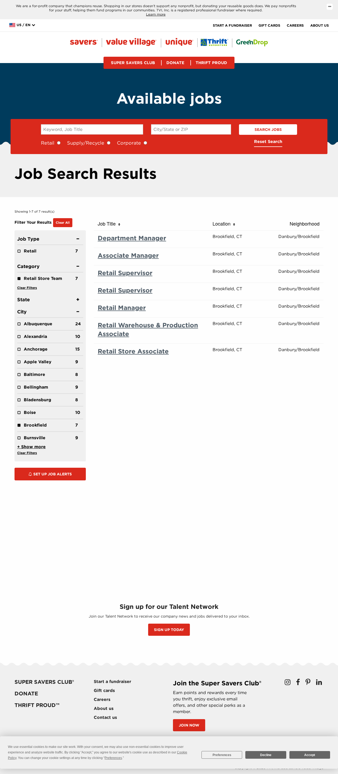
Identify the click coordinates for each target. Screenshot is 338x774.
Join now (189, 725)
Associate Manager (128, 255)
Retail (47, 143)
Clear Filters (27, 288)
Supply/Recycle (85, 143)
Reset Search (268, 141)
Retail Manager (122, 308)
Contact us (105, 717)
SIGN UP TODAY (169, 630)
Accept (309, 755)
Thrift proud (211, 62)
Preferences (222, 755)
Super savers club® (44, 682)
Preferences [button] (113, 758)
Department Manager (132, 238)
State (23, 299)
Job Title (108, 223)
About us (319, 25)
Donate (175, 62)
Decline (265, 755)
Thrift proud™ (37, 705)
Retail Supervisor (125, 273)
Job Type (28, 239)
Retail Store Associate (133, 351)
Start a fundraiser (232, 25)
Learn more (156, 14)
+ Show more (31, 446)
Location (223, 223)
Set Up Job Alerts (52, 474)
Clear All (63, 222)
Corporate (129, 143)
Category (28, 266)
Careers (295, 25)
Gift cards (269, 25)
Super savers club (133, 62)
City (22, 311)
